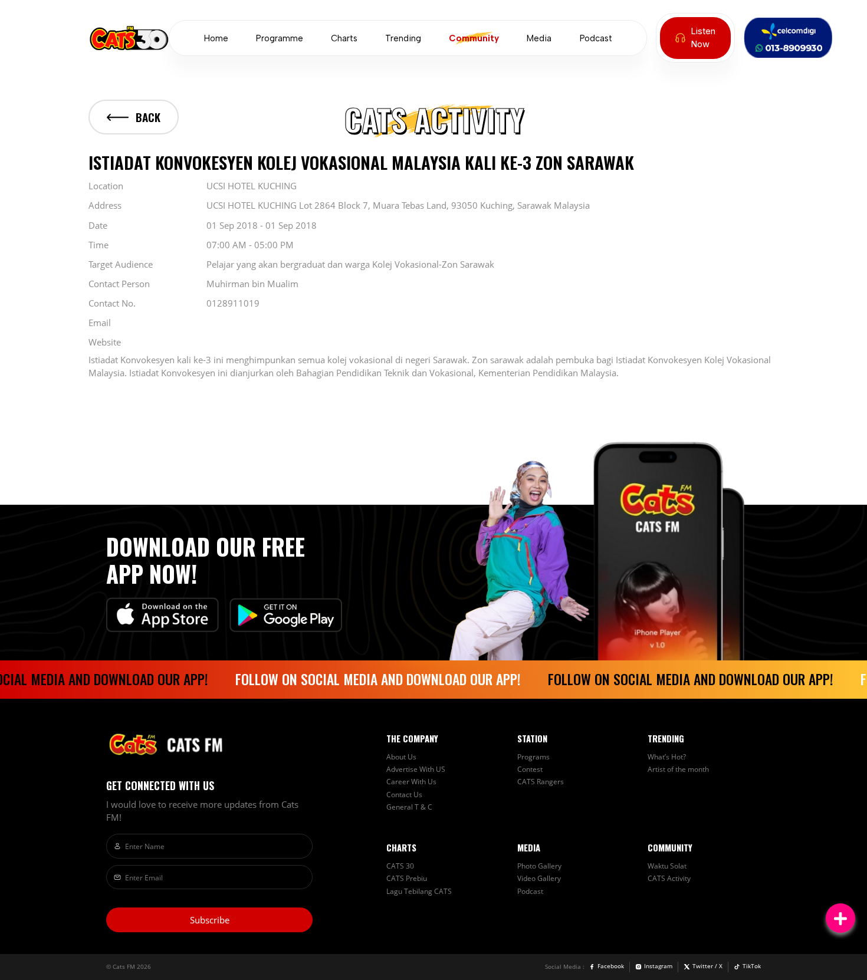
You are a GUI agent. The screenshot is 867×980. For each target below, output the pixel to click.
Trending (403, 38)
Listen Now (703, 38)
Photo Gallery (539, 865)
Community (474, 38)
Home (216, 38)
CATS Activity (669, 878)
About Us (401, 756)
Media (539, 38)
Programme (279, 38)
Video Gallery (539, 878)
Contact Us (404, 794)
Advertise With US (415, 769)
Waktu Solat (667, 865)
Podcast (596, 38)
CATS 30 (400, 865)
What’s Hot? (667, 756)
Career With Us (411, 781)
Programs (533, 756)
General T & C (409, 806)
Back (148, 117)
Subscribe (209, 920)
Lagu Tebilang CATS (419, 891)
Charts (344, 38)
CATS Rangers (540, 781)
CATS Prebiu (406, 878)
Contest (530, 769)
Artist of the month (678, 769)
